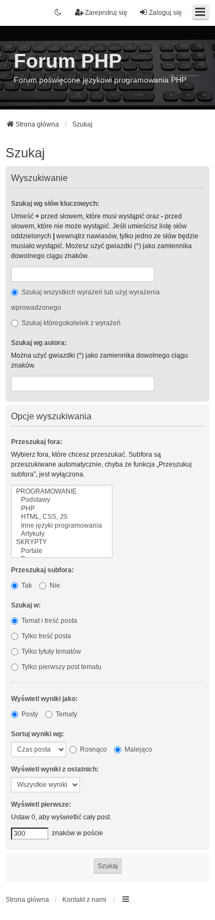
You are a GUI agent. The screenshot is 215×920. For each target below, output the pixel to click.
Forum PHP (68, 61)
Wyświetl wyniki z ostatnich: (55, 769)
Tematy (65, 714)
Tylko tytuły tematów (50, 651)
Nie (54, 585)
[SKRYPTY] (62, 542)
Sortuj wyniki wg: (37, 734)
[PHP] (62, 509)
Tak (26, 585)
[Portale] (62, 551)
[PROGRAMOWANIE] (62, 492)
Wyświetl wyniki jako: (44, 699)
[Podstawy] (62, 500)
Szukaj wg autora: (39, 343)
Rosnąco (92, 749)
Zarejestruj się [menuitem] (106, 13)
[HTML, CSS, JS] (62, 517)
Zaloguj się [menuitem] (165, 13)
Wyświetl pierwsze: (41, 804)
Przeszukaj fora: (36, 442)
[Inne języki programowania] (62, 526)
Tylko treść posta (45, 636)
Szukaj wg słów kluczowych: (55, 203)
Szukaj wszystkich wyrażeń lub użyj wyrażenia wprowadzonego (85, 299)
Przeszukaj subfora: (42, 570)
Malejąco (137, 749)
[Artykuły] (62, 534)
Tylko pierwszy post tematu (60, 667)
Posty (29, 714)
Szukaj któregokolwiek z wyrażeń (70, 323)
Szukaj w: (26, 605)
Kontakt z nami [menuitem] (84, 899)
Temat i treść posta (48, 621)
